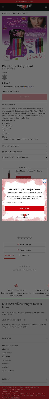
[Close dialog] (44, 181)
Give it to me (24, 208)
